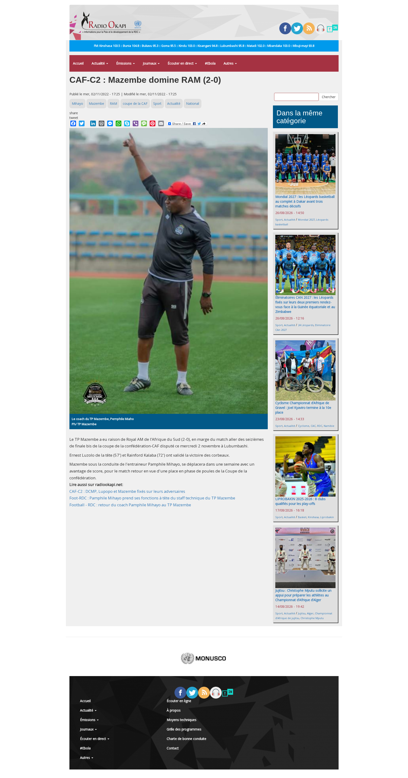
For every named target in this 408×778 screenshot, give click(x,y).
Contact (173, 748)
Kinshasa (313, 517)
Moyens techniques (181, 719)
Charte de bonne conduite (186, 738)
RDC (319, 426)
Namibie (329, 426)
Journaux (150, 63)
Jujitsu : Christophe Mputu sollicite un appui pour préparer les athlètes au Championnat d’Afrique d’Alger (303, 595)
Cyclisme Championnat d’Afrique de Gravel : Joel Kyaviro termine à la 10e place (303, 408)
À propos (174, 710)
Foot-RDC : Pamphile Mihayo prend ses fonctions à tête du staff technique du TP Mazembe (152, 498)
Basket (302, 517)
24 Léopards (306, 325)
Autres (229, 63)
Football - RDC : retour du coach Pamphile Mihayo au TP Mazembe (130, 504)
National (192, 103)
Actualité (99, 63)
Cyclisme (303, 426)
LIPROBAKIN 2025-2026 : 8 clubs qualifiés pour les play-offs (300, 501)
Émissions (124, 63)
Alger (310, 613)
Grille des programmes (184, 729)
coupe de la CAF (135, 103)
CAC (313, 426)
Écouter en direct (181, 63)
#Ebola (210, 63)
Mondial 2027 (306, 219)
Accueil (78, 63)
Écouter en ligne (179, 701)
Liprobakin (327, 517)
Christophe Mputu (312, 618)
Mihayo (77, 103)
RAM (113, 103)
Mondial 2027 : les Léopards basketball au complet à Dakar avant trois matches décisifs (305, 201)
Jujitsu (302, 613)
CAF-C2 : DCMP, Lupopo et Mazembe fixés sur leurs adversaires (127, 491)
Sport (157, 103)
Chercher (329, 97)
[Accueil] (113, 22)
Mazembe (96, 103)
